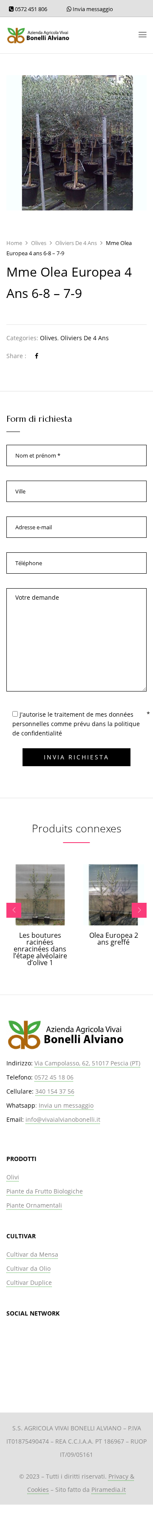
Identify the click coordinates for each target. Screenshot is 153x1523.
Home (14, 243)
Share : (16, 356)
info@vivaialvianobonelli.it (63, 1119)
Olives (38, 243)
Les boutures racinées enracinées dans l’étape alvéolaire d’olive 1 (40, 949)
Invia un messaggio (66, 1105)
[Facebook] (36, 356)
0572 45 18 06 (54, 1077)
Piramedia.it (108, 1489)
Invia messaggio (92, 9)
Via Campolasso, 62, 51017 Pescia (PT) (87, 1063)
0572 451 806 (30, 9)
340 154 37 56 (54, 1091)
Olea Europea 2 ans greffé (113, 939)
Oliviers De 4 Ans (76, 243)
